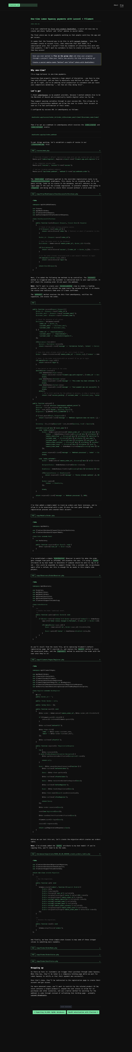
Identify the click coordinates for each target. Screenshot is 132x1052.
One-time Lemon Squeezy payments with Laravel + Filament (62, 19)
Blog (121, 5)
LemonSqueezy (43, 95)
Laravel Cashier (80, 41)
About (116, 5)
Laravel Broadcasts (38, 995)
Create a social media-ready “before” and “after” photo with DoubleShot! (63, 62)
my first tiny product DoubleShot (62, 29)
